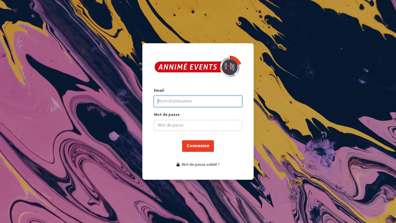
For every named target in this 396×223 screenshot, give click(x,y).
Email (159, 90)
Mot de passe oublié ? (200, 164)
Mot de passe (167, 114)
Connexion (198, 146)
